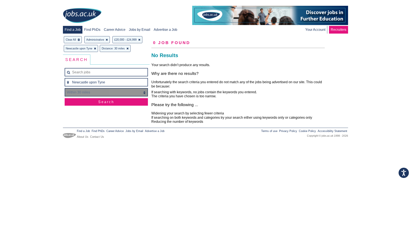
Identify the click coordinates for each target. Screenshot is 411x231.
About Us (82, 136)
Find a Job (73, 29)
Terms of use (269, 131)
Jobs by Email (139, 29)
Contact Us (97, 136)
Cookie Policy (307, 131)
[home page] (82, 15)
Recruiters (338, 29)
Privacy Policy (288, 131)
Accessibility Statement (332, 131)
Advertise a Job (165, 29)
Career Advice (114, 29)
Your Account (315, 29)
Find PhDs (92, 29)
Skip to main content (17, 4)
